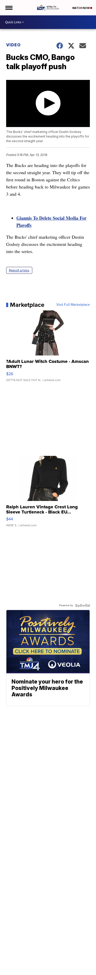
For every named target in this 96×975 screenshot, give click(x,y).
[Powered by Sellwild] (82, 605)
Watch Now (81, 7)
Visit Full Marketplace (73, 305)
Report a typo (19, 270)
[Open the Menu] (8, 7)
